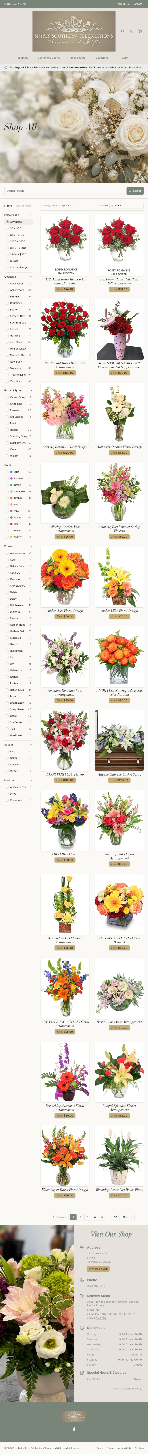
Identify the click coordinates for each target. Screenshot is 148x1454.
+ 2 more (99, 1305)
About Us (123, 4)
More (124, 57)
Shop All (23, 57)
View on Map (100, 1268)
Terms (100, 1448)
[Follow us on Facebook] (74, 1429)
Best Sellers (77, 57)
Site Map (139, 1448)
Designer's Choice (49, 57)
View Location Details (126, 1388)
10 (115, 1217)
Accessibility (124, 1448)
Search (137, 190)
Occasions (101, 57)
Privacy (111, 1448)
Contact (137, 4)
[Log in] (131, 31)
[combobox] (126, 205)
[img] (140, 1354)
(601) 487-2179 (16, 4)
